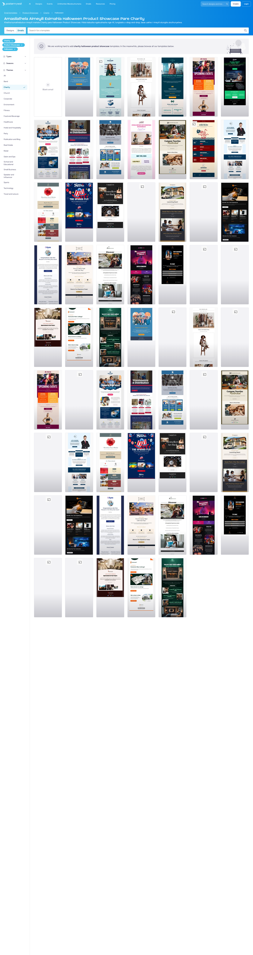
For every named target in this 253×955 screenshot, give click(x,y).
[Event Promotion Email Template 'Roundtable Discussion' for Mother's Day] (141, 149)
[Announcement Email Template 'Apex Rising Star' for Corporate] (48, 274)
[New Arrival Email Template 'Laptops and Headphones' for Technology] (235, 212)
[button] (25, 56)
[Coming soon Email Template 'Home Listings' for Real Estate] (79, 337)
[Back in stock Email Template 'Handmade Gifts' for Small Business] (172, 149)
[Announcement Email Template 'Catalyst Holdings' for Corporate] (172, 87)
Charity (46, 13)
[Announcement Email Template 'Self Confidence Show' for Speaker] (172, 274)
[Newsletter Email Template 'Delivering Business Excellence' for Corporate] (235, 149)
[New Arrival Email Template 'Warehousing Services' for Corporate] (79, 149)
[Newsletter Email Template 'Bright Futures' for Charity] (48, 149)
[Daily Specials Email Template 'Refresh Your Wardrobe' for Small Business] (141, 87)
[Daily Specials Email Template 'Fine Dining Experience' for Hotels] (79, 274)
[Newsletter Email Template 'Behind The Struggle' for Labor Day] (110, 149)
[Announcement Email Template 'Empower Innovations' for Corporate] (110, 87)
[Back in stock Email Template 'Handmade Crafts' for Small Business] (110, 212)
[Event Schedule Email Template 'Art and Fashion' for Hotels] (110, 337)
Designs (10, 30)
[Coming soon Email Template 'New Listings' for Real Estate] (172, 212)
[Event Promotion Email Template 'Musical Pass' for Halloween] (141, 274)
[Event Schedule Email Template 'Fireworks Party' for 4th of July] (141, 212)
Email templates (10, 13)
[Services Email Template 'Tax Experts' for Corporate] (204, 274)
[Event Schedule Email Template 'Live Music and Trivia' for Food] (204, 149)
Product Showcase (30, 13)
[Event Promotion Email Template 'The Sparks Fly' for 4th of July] (79, 212)
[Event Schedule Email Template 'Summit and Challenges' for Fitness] (204, 87)
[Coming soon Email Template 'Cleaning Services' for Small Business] (235, 274)
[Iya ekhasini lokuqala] (11, 4)
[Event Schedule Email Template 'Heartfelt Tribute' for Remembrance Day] (48, 212)
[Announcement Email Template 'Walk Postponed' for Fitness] (79, 87)
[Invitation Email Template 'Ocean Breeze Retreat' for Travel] (110, 274)
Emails (21, 30)
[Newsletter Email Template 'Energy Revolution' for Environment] (204, 212)
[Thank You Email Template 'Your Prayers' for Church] (48, 337)
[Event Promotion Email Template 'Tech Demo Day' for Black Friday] (235, 87)
